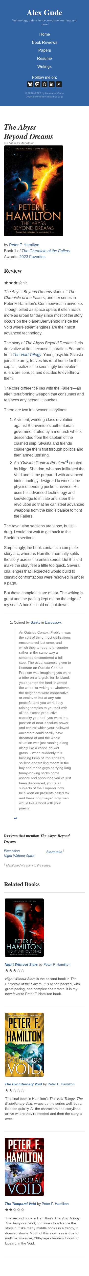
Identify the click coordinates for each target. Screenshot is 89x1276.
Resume (44, 58)
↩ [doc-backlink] (15, 818)
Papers (44, 50)
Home (44, 34)
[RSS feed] (59, 84)
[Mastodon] (37, 84)
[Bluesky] (30, 84)
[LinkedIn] (52, 84)
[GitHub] (44, 84)
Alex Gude (44, 12)
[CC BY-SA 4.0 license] (59, 96)
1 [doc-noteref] (67, 461)
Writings (44, 66)
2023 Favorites (32, 257)
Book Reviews (44, 42)
